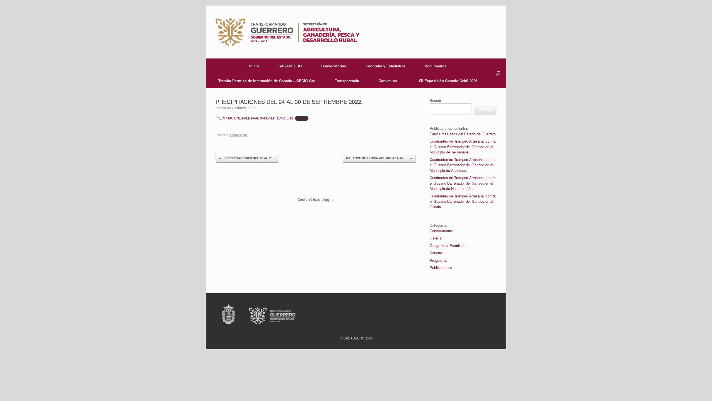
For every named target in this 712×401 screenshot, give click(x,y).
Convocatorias (333, 66)
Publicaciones (441, 267)
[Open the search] (498, 73)
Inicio (254, 66)
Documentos (435, 66)
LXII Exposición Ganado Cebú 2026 (446, 80)
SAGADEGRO (290, 66)
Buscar (435, 100)
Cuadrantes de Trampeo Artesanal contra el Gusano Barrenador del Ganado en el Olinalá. (463, 201)
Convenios (388, 80)
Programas (438, 260)
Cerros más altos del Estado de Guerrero (463, 133)
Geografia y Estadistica (385, 66)
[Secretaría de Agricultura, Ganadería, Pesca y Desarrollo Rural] (288, 32)
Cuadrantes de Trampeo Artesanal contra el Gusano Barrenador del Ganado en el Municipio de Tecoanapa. (463, 146)
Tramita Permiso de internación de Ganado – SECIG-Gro (266, 80)
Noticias (436, 252)
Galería (435, 238)
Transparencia (347, 80)
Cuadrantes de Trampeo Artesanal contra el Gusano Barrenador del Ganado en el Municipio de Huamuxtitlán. (463, 183)
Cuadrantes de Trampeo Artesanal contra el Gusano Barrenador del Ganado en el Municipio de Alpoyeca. (463, 165)
